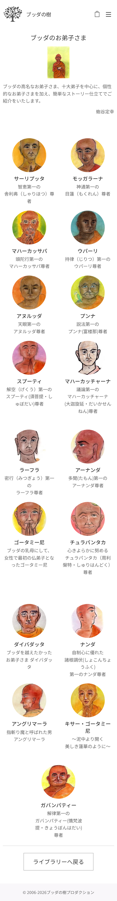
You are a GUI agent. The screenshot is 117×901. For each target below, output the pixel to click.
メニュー (108, 14)
